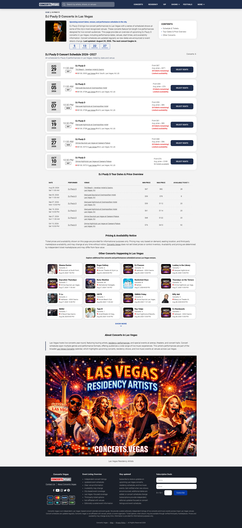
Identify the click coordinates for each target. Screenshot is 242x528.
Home (47, 12)
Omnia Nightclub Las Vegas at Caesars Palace (93, 161)
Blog (111, 523)
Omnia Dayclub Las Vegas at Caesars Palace (92, 143)
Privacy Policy (121, 523)
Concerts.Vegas (114, 244)
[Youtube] (58, 490)
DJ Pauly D (72, 189)
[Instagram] (61, 491)
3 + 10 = (159, 493)
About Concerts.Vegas (67, 484)
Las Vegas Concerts (65, 349)
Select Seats (182, 69)
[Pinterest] (68, 490)
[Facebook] (53, 491)
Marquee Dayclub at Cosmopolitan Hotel (91, 88)
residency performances (119, 343)
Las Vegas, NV (89, 190)
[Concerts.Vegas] (61, 480)
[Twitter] (65, 491)
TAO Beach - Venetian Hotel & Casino (89, 69)
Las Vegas (91, 73)
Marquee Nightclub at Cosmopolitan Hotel (91, 106)
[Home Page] (49, 4)
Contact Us (50, 484)
